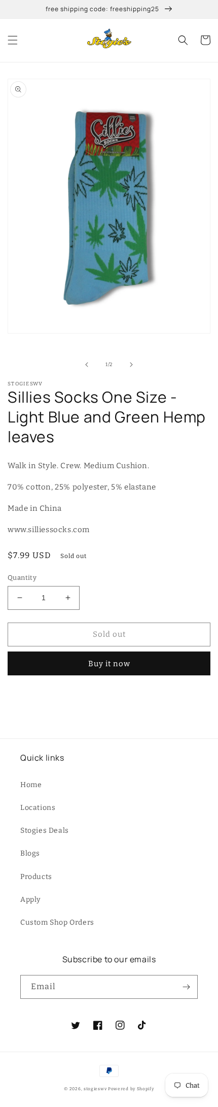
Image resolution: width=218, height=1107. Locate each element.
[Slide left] (87, 364)
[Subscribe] (186, 987)
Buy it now (109, 663)
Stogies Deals (44, 830)
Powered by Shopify (131, 1088)
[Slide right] (131, 364)
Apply (30, 899)
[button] (13, 40)
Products (36, 876)
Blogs (30, 853)
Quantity (22, 577)
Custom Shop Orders (57, 922)
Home (31, 784)
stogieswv (95, 1088)
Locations (37, 807)
